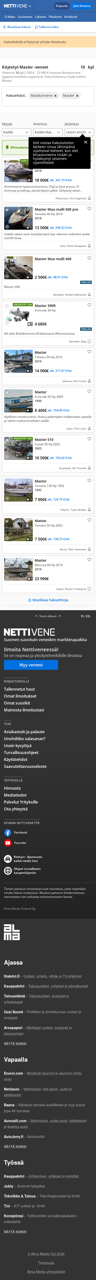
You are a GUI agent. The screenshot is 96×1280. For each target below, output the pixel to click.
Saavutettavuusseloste (25, 766)
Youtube (20, 843)
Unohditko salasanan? (24, 738)
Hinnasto (12, 788)
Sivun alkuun (48, 616)
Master (48, 179)
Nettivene (16, 6)
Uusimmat (25, 17)
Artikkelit (70, 17)
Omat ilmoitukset (20, 696)
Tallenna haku (48, 27)
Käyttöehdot (15, 759)
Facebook (20, 832)
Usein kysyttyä (18, 745)
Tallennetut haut (19, 689)
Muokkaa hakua (19, 27)
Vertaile (9, 177)
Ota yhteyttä (16, 808)
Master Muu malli (48, 227)
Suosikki (89, 208)
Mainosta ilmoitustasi (24, 709)
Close (85, 142)
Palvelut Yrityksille (21, 802)
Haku (11, 17)
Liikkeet (40, 17)
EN (88, 616)
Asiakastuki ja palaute (24, 731)
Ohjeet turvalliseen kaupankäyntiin (27, 871)
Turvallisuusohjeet (21, 752)
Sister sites (30, 6)
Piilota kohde (8, 163)
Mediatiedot (15, 795)
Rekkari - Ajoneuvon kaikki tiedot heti (28, 859)
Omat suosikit (17, 703)
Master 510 (48, 453)
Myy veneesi (31, 665)
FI (82, 616)
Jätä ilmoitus (82, 6)
